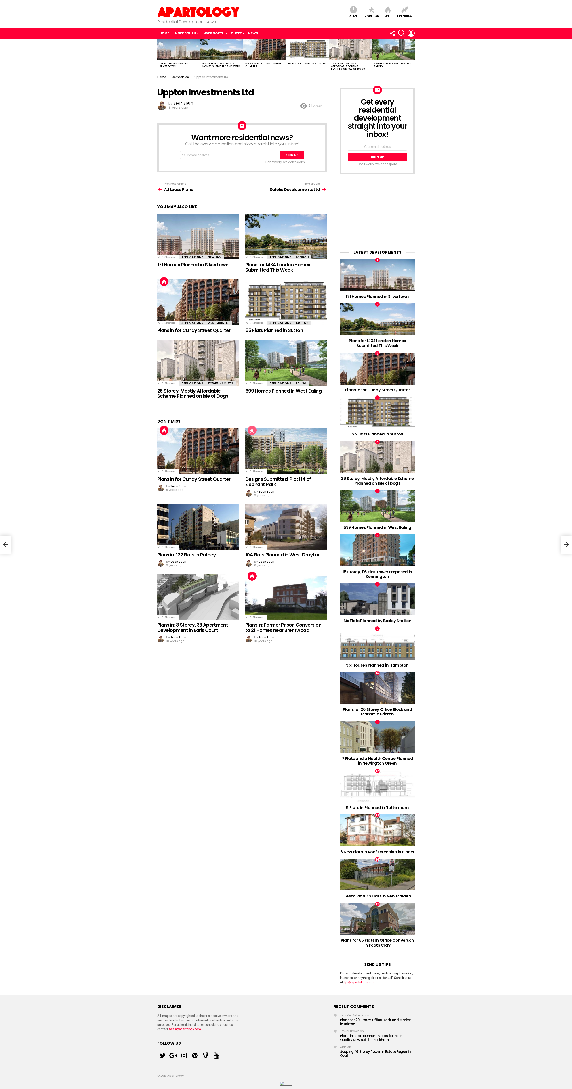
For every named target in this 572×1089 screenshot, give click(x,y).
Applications (192, 257)
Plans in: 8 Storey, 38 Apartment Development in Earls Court (192, 627)
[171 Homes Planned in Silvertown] (178, 49)
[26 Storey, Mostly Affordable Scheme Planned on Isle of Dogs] (350, 49)
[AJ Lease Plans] (5, 545)
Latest (353, 16)
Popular (371, 16)
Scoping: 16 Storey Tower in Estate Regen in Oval (375, 1053)
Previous (159, 56)
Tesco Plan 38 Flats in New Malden (377, 896)
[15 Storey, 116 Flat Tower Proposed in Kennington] (377, 550)
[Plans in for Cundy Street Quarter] (264, 49)
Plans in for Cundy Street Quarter (263, 65)
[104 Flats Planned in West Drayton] (286, 527)
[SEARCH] (401, 33)
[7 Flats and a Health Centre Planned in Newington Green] (377, 737)
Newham (214, 257)
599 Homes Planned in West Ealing (392, 65)
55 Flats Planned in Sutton (307, 63)
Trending (404, 16)
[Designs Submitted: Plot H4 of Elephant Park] (286, 451)
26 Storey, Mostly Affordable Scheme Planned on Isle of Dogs (348, 66)
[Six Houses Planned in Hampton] (377, 644)
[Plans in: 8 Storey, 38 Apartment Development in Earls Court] (198, 597)
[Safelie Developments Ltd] (566, 545)
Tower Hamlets (220, 383)
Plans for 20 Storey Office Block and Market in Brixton (377, 711)
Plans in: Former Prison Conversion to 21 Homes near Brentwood (283, 627)
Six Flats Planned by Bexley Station (377, 620)
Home (164, 33)
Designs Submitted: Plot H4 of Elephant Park (278, 482)
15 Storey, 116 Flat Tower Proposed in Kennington (377, 574)
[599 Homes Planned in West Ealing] (393, 49)
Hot (388, 16)
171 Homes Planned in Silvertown (174, 65)
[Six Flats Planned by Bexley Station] (377, 599)
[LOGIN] (411, 33)
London (302, 257)
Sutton (302, 323)
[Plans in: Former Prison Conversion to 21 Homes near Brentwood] (286, 597)
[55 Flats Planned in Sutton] (307, 49)
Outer (236, 33)
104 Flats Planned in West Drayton (283, 555)
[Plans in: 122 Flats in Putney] (198, 527)
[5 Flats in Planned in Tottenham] (377, 786)
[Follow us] (392, 33)
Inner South (185, 33)
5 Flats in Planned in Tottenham (377, 807)
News (253, 33)
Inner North (213, 33)
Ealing (301, 383)
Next (412, 56)
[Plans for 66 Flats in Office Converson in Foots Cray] (377, 919)
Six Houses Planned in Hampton (377, 665)
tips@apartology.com (359, 982)
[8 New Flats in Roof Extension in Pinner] (377, 830)
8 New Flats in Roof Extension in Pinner (377, 852)
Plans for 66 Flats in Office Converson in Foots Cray (377, 942)
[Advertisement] (377, 212)
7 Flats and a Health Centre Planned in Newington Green (377, 761)
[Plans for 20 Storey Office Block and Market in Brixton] (377, 688)
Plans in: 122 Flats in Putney (186, 555)
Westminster (219, 323)
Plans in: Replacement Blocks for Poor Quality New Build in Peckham (371, 1037)
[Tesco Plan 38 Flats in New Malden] (377, 874)
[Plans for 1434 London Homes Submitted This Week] (221, 49)
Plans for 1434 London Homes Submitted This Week (221, 65)
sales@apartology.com (185, 1029)
